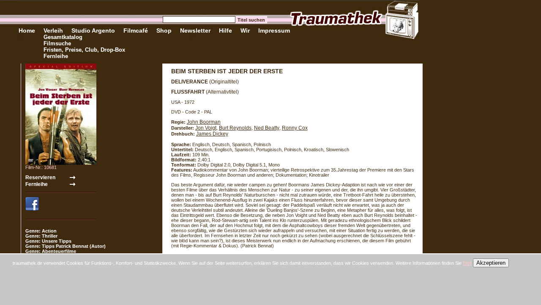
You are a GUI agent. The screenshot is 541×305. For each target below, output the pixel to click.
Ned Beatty (266, 128)
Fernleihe (56, 56)
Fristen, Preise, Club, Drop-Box (84, 50)
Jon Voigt (205, 128)
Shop (164, 30)
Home (27, 30)
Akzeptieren (490, 263)
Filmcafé (135, 30)
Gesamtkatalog (63, 37)
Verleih (53, 30)
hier (467, 263)
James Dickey (212, 134)
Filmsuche (57, 43)
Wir (245, 30)
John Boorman (204, 122)
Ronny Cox (295, 128)
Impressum (274, 30)
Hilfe (225, 30)
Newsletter (195, 30)
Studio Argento (93, 30)
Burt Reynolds (235, 128)
